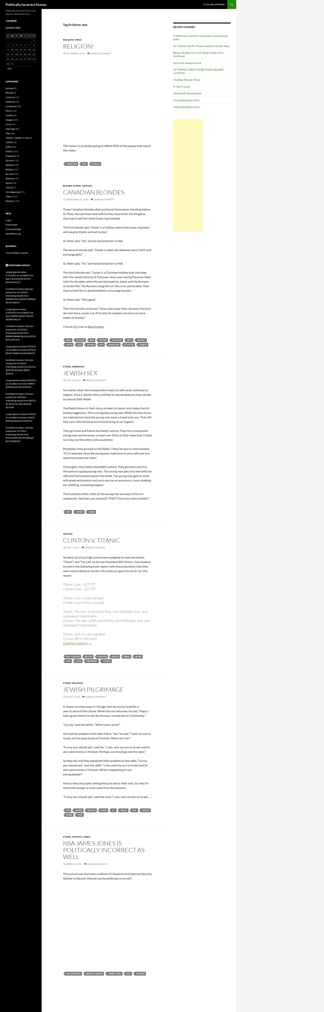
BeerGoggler (96, 326)
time (79, 815)
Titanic (106, 661)
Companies (11, 106)
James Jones (114, 973)
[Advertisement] (188, 175)
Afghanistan (73, 973)
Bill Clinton (73, 656)
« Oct (9, 68)
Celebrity (10, 101)
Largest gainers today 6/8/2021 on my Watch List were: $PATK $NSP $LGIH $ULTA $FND (21, 383)
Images (9, 119)
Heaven (91, 810)
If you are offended (214, 4)
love (78, 661)
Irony (8, 124)
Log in (8, 220)
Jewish (90, 344)
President (91, 661)
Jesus (69, 344)
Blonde (67, 185)
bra (92, 340)
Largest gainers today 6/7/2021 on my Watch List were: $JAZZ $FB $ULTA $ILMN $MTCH (21, 417)
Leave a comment (100, 53)
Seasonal (10, 178)
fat (68, 810)
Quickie (87, 185)
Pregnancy (11, 155)
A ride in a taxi (181, 86)
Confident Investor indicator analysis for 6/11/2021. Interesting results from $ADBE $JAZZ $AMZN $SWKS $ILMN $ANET (21, 296)
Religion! (78, 46)
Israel (123, 810)
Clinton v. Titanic (91, 540)
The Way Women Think (186, 79)
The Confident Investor (17, 252)
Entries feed (11, 224)
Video (78, 39)
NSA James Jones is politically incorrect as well (104, 850)
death (115, 656)
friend (78, 810)
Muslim (96, 164)
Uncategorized (13, 192)
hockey (141, 340)
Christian (71, 164)
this (75, 326)
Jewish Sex (80, 373)
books (88, 656)
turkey (143, 344)
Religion (68, 39)
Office (9, 146)
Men (8, 133)
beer (68, 340)
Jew (84, 164)
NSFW (9, 142)
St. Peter (129, 344)
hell (129, 340)
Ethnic (77, 185)
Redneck (10, 164)
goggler (117, 340)
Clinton (102, 656)
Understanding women (186, 106)
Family (9, 115)
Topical (9, 187)
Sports (9, 183)
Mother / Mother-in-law (17, 137)
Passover (114, 344)
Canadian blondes (93, 192)
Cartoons (10, 97)
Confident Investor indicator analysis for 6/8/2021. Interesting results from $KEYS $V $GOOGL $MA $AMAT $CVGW (21, 400)
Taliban (140, 973)
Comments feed (13, 229)
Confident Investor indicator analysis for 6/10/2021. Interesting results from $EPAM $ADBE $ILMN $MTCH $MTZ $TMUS (21, 333)
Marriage (78, 366)
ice (113, 810)
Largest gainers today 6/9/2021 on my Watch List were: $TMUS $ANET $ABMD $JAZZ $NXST (21, 350)
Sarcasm (10, 174)
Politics (77, 836)
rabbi (91, 512)
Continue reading (77, 643)
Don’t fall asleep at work (187, 62)
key (102, 344)
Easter (103, 340)
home (138, 656)
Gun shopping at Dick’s (186, 100)
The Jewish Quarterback (187, 93)
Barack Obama (94, 973)
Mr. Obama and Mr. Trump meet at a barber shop (201, 46)
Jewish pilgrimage (93, 689)
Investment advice (19, 265)
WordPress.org (13, 233)
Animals (10, 88)
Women (10, 201)
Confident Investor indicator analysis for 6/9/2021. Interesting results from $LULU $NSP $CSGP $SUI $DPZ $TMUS (21, 367)
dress (127, 656)
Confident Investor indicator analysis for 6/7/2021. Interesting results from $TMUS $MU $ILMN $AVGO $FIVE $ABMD (20, 434)
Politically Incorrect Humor (26, 4)
